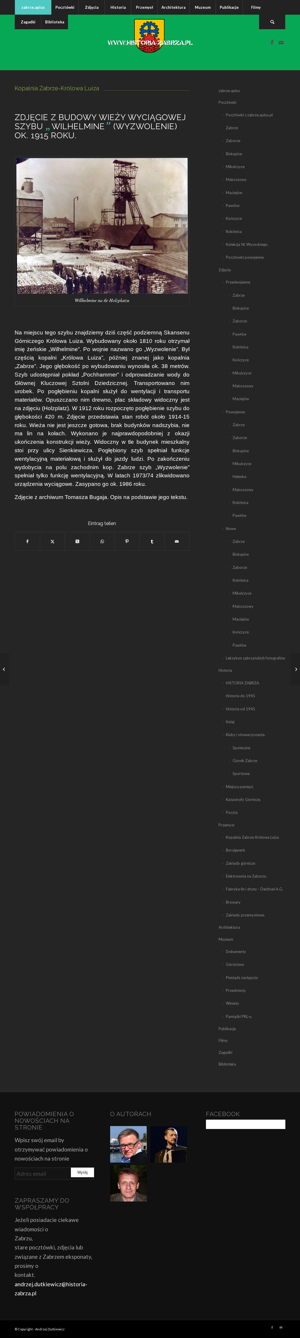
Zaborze (233, 140)
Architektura (229, 927)
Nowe (231, 528)
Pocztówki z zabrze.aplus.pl (249, 115)
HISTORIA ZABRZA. (243, 683)
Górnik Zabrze (245, 760)
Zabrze (232, 127)
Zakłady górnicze (240, 863)
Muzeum (226, 939)
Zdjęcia (225, 269)
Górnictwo (235, 964)
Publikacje (227, 1028)
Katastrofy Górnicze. (243, 799)
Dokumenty (236, 951)
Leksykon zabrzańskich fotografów (255, 658)
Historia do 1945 (240, 695)
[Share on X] (77, 541)
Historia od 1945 (240, 709)
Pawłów (233, 205)
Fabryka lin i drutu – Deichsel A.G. (254, 889)
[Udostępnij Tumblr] (152, 541)
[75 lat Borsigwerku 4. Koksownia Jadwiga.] (4, 669)
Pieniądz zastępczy (242, 977)
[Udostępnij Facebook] (27, 541)
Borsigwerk (235, 850)
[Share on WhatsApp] (102, 541)
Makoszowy (236, 179)
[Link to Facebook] (272, 42)
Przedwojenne (238, 282)
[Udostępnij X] (52, 541)
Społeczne (241, 747)
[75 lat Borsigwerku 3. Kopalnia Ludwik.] (295, 669)
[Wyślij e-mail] (177, 541)
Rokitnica (234, 231)
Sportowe (241, 773)
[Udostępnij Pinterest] (127, 541)
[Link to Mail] (281, 42)
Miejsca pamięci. (240, 786)
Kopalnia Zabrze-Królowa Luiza (252, 837)
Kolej (230, 721)
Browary (233, 902)
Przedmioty (236, 990)
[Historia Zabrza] (150, 42)
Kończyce (234, 218)
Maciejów (234, 192)
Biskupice (234, 153)
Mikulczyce (235, 166)
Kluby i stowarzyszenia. (245, 734)
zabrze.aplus (229, 90)
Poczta (232, 812)
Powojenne (235, 412)
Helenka (239, 476)
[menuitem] (33, 7)
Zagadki (225, 1052)
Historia (225, 670)
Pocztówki (227, 102)
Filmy (223, 1040)
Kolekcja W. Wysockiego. (247, 244)
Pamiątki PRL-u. (239, 1016)
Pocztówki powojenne (245, 257)
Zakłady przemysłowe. (245, 915)
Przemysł (226, 825)
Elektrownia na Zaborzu (246, 876)
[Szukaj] (272, 22)
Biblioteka (227, 1064)
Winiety (232, 1003)
